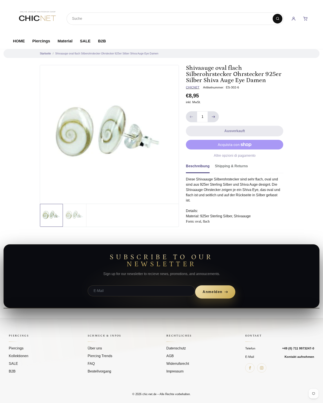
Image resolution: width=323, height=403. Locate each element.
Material (65, 41)
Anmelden (213, 292)
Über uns (95, 348)
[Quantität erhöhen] (213, 116)
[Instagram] (261, 367)
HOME (19, 41)
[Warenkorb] (305, 18)
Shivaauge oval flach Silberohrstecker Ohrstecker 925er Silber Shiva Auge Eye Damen (106, 53)
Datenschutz (176, 348)
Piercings (41, 41)
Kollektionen (18, 356)
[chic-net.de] (37, 18)
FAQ (91, 363)
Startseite (45, 53)
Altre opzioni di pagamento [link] (235, 155)
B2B (102, 41)
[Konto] (293, 18)
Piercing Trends (100, 356)
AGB (170, 356)
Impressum (174, 371)
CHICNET (193, 87)
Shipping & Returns (231, 166)
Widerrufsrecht (177, 363)
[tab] (200, 167)
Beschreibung (198, 166)
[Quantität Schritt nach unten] (191, 116)
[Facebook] (249, 367)
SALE (85, 41)
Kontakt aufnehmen (299, 356)
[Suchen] (277, 18)
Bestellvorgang (99, 371)
